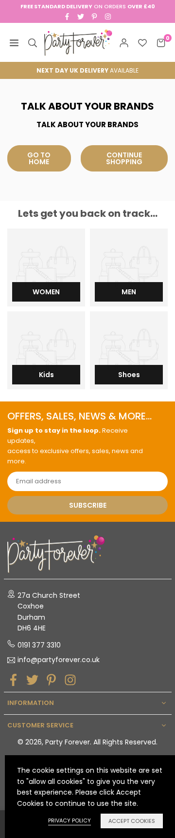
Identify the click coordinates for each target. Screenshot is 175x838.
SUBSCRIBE (87, 505)
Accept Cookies (131, 821)
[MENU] (14, 42)
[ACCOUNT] (124, 42)
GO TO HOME (39, 158)
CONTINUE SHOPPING (124, 158)
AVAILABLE (87, 70)
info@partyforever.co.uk (59, 660)
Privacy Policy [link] (69, 820)
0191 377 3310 (39, 645)
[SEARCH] (32, 42)
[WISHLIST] (142, 42)
